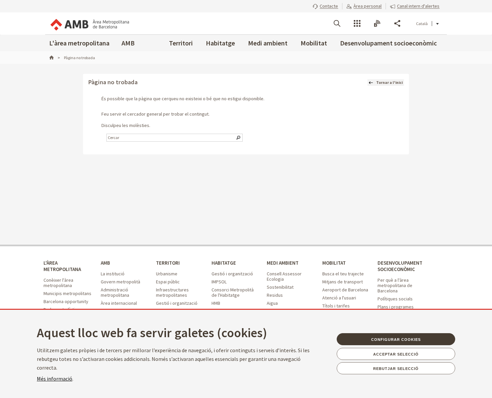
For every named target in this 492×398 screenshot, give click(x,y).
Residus (275, 295)
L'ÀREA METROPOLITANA (62, 266)
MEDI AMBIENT (283, 263)
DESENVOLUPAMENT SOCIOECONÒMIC (400, 266)
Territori (181, 43)
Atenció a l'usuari (339, 298)
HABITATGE (224, 263)
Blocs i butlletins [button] (377, 23)
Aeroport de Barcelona (345, 290)
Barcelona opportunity (66, 301)
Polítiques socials (395, 299)
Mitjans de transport (342, 282)
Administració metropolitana (115, 292)
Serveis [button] (357, 23)
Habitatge (220, 43)
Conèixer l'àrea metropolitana (58, 282)
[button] (325, 6)
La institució (113, 274)
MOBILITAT (334, 263)
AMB (128, 43)
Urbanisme (166, 274)
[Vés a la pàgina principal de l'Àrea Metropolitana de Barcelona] (89, 23)
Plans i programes (396, 307)
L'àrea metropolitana (79, 43)
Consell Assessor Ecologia (284, 276)
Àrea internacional (119, 303)
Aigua (272, 303)
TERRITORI (168, 263)
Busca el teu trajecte (343, 274)
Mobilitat (314, 43)
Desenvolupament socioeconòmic (388, 43)
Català (422, 23)
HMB (216, 303)
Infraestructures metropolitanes (172, 292)
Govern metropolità (120, 282)
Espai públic (168, 282)
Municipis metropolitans (67, 293)
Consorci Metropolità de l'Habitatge (233, 292)
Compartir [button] (397, 23)
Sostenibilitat (280, 287)
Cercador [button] (337, 23)
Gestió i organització (176, 303)
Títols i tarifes (336, 306)
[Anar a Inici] (54, 57)
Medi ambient (268, 43)
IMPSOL (219, 282)
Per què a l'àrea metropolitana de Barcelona (395, 285)
